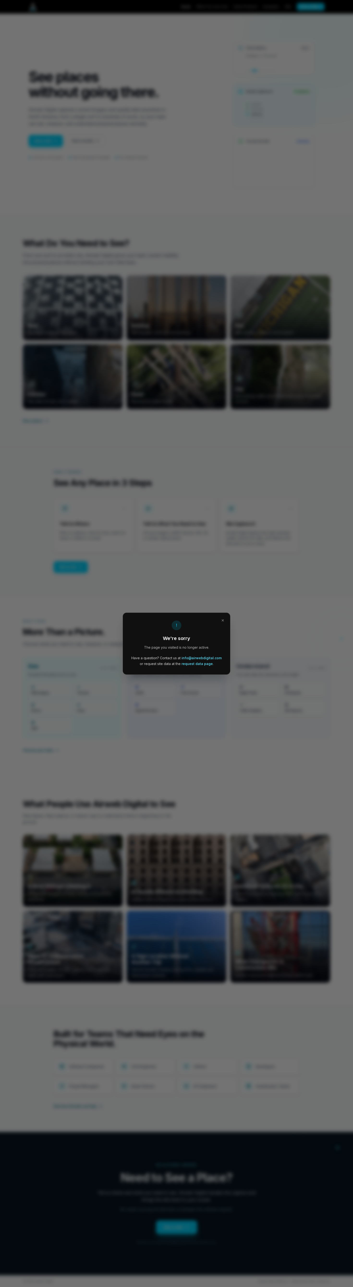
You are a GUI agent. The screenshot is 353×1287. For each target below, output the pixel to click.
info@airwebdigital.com (202, 658)
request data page (197, 664)
